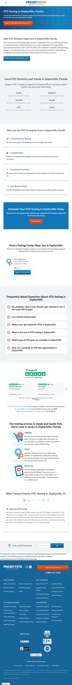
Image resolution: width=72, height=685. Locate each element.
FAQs (21, 591)
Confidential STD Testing (41, 589)
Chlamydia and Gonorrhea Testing (9, 611)
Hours (16, 268)
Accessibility (55, 665)
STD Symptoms (41, 602)
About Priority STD (42, 584)
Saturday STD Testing (58, 587)
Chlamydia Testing (9, 617)
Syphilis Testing (23, 618)
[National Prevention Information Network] (24, 641)
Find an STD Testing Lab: (22, 545)
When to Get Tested (10, 584)
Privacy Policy (18, 665)
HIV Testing (22, 614)
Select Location (22, 272)
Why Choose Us (42, 580)
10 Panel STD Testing (10, 606)
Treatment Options (25, 587)
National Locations (57, 591)
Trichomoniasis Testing (26, 622)
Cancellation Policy (43, 665)
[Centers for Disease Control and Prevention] (47, 641)
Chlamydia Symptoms (42, 606)
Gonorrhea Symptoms (42, 610)
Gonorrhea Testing (9, 620)
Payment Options (9, 587)
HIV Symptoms (56, 606)
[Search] (57, 545)
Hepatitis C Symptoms (43, 618)
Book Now (36, 222)
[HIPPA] (47, 634)
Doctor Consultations (25, 584)
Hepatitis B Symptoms (42, 614)
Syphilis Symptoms (57, 610)
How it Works (9, 580)
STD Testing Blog (57, 620)
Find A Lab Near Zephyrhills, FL (18, 23)
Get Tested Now (53, 568)
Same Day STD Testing (42, 594)
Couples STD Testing (42, 598)
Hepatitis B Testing (9, 624)
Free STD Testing (57, 584)
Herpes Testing (23, 610)
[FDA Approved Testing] (24, 634)
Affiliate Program (57, 595)
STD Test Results (9, 591)
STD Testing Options (11, 602)
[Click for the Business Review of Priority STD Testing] (24, 648)
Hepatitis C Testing (25, 606)
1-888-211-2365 (53, 572)
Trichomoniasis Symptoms (56, 615)
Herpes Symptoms (41, 622)
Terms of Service (30, 665)
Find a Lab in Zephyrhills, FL (17, 58)
